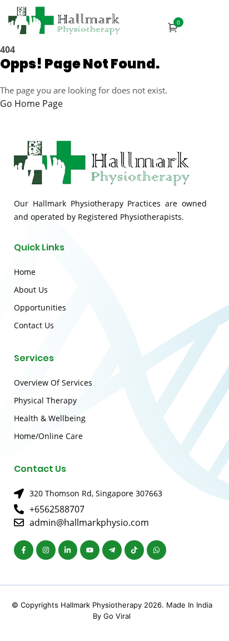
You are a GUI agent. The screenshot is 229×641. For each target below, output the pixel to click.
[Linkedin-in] (68, 550)
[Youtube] (89, 550)
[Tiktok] (134, 550)
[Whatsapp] (156, 550)
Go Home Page (31, 103)
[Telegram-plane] (112, 550)
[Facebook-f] (23, 550)
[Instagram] (46, 550)
